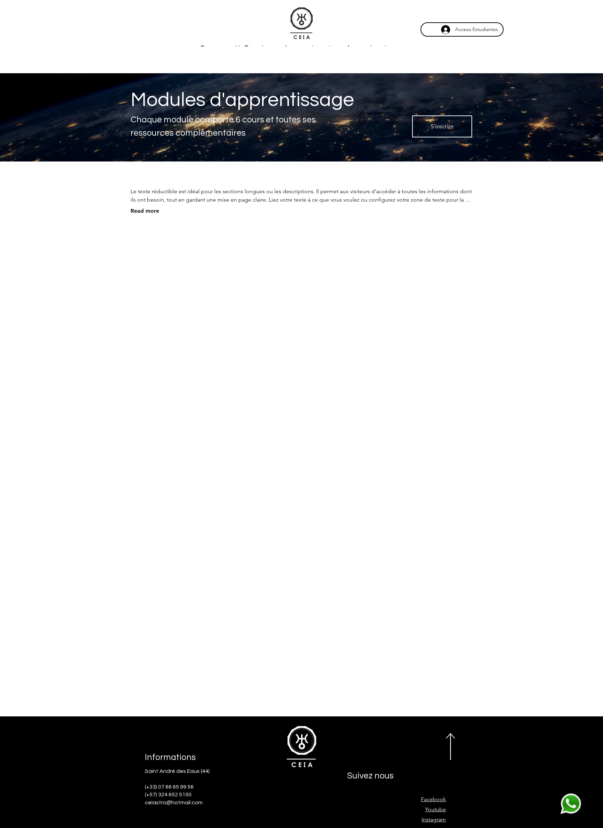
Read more (145, 211)
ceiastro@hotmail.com (174, 802)
